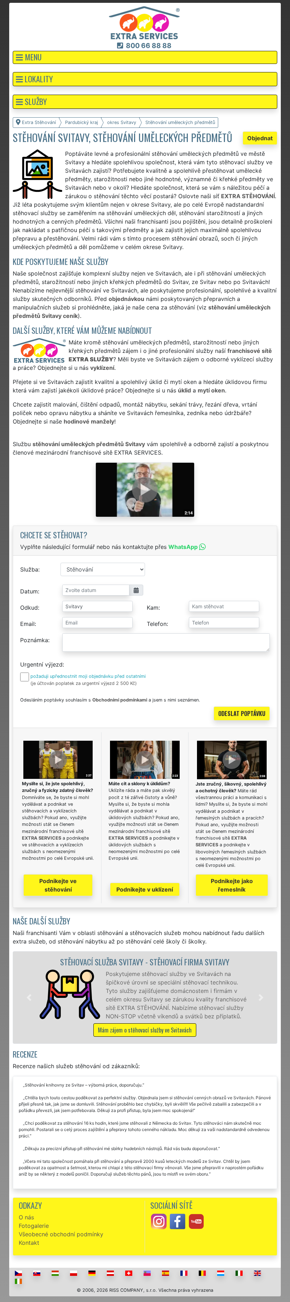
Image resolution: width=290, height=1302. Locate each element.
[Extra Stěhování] (144, 22)
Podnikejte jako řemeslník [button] (232, 885)
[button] (145, 57)
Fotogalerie (34, 1225)
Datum (29, 591)
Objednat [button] (260, 138)
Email (27, 623)
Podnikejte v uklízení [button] (144, 889)
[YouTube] (196, 1220)
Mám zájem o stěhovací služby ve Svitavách (145, 1030)
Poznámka (34, 640)
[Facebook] (177, 1220)
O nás (26, 1217)
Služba (29, 569)
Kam (152, 607)
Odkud (29, 607)
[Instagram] (158, 1220)
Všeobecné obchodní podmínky (61, 1234)
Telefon (157, 623)
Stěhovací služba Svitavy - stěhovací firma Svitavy (145, 961)
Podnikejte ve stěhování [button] (58, 885)
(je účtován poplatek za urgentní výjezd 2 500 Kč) (83, 683)
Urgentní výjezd (41, 664)
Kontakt (29, 1242)
